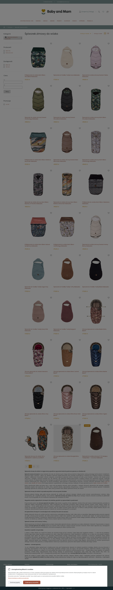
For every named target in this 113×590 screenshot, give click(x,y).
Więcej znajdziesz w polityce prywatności (18, 578)
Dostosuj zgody (15, 582)
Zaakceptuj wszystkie (31, 582)
